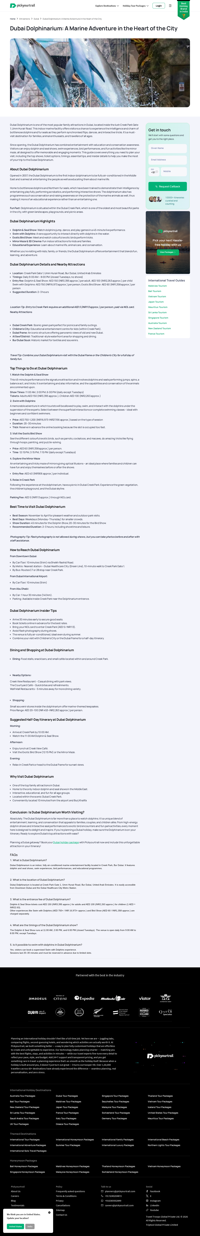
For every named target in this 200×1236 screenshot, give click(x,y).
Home (12, 19)
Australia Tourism (157, 323)
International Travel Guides (166, 280)
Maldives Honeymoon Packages (73, 1166)
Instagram (155, 1200)
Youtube (154, 1210)
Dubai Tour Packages (67, 1095)
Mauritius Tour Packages (161, 1118)
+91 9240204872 (113, 1195)
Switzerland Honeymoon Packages (120, 1171)
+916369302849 (113, 1200)
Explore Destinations (105, 6)
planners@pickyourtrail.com (120, 1191)
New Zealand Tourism (159, 328)
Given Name (157, 148)
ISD (152, 169)
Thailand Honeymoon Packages (118, 1166)
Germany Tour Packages (114, 1118)
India (30, 1226)
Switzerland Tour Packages (116, 1112)
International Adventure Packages (28, 1145)
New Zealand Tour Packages (24, 1107)
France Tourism (156, 333)
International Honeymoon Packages (75, 1139)
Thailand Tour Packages (160, 1095)
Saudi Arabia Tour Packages (24, 1118)
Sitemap (60, 1210)
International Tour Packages (25, 1139)
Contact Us (61, 1214)
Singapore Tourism (158, 317)
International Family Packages (118, 1139)
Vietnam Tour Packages (160, 1101)
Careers (15, 1195)
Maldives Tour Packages (68, 1101)
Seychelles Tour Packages (115, 1101)
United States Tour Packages (163, 1112)
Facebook (155, 1191)
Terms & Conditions (66, 1195)
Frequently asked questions (70, 1191)
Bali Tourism (154, 291)
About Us (15, 1191)
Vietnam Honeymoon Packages (164, 1166)
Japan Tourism (156, 301)
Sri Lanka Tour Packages (22, 1112)
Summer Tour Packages (68, 1145)
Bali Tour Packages (20, 1101)
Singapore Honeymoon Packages (27, 1171)
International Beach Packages (163, 1139)
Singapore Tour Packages (115, 1095)
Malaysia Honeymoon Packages (72, 1171)
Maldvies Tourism (157, 285)
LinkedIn (154, 1205)
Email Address (158, 159)
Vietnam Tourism (157, 296)
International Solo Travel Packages (28, 1150)
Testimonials (17, 1205)
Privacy (59, 1200)
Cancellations (63, 1205)
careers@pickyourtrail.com (119, 1205)
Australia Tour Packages (22, 1095)
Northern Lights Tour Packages (164, 1145)
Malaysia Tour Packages (114, 1107)
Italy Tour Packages (66, 1118)
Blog (13, 1200)
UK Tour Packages (19, 1124)
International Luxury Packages (118, 1145)
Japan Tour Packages (67, 1107)
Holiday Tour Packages (134, 6)
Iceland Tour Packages (159, 1107)
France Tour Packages (67, 1112)
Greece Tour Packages (67, 1124)
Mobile (167, 171)
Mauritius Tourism (157, 307)
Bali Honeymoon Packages (24, 1166)
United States (15, 1226)
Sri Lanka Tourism (157, 312)
